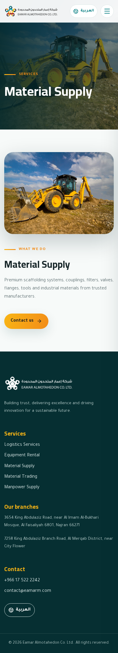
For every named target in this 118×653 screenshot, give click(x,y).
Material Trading (20, 477)
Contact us (22, 321)
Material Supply (19, 466)
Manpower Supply (21, 487)
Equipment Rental (22, 455)
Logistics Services (22, 445)
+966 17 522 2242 (22, 580)
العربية (87, 11)
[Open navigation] (107, 11)
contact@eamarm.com (27, 591)
